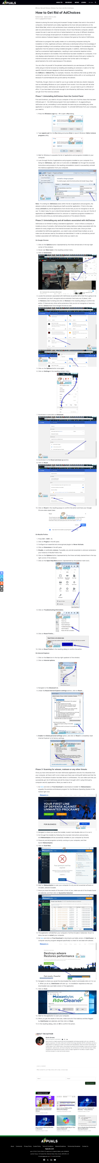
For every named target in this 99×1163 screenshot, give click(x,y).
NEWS (77, 2)
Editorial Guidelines (60, 1146)
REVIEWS (68, 2)
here (42, 787)
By (36, 16)
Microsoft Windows (45, 8)
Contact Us (85, 1146)
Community (19, 1146)
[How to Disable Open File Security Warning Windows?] (87, 1120)
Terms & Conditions (48, 1146)
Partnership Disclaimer (74, 1146)
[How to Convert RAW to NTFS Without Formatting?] (66, 1101)
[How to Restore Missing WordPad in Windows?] (45, 1120)
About (12, 1146)
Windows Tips (54, 8)
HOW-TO (59, 2)
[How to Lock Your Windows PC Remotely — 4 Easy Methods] (87, 1101)
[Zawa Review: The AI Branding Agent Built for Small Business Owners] (45, 1101)
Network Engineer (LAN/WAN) (53, 1039)
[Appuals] (9, 2)
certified (42, 18)
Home (38, 8)
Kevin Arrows (39, 16)
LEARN (83, 2)
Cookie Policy (37, 1146)
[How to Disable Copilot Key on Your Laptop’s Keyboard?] (66, 1120)
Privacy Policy (28, 1146)
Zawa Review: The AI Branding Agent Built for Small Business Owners (43, 1109)
